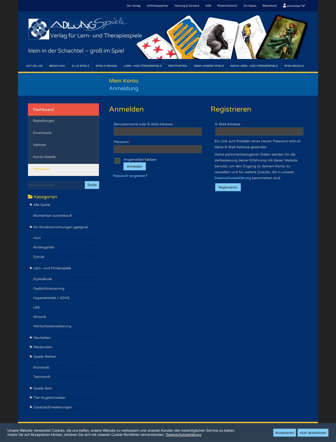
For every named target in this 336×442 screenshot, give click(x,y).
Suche (92, 185)
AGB (208, 5)
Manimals (41, 367)
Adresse (39, 145)
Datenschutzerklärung (232, 178)
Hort (37, 238)
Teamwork (41, 377)
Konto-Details (44, 157)
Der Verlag (133, 5)
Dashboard (43, 109)
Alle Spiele (80, 66)
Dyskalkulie (42, 279)
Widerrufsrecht (227, 5)
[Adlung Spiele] (168, 36)
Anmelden (294, 6)
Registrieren (228, 187)
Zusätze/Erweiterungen (52, 407)
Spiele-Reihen (106, 66)
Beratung (57, 66)
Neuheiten (42, 338)
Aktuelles (34, 66)
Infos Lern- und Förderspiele (254, 66)
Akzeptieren (284, 433)
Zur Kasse (249, 5)
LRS (36, 307)
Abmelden (41, 169)
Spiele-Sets (42, 388)
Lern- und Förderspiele (142, 66)
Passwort (122, 142)
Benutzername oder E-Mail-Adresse (144, 124)
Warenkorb (269, 5)
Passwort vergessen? (130, 176)
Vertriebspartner (157, 5)
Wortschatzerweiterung (52, 326)
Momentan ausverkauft (52, 216)
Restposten (177, 66)
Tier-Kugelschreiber (49, 398)
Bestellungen (44, 121)
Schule (38, 257)
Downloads (42, 133)
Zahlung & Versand (186, 5)
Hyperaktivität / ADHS (51, 298)
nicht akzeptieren (313, 433)
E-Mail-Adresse (229, 124)
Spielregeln (294, 66)
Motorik (39, 317)
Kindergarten (44, 247)
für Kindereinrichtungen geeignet (60, 227)
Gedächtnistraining (48, 288)
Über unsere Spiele (208, 66)
